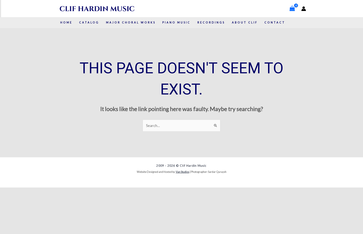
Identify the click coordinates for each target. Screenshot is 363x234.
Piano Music (176, 22)
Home (66, 22)
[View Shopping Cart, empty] (292, 8)
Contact (274, 22)
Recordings (211, 22)
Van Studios (182, 171)
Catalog (89, 22)
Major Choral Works (131, 22)
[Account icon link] (303, 8)
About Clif (245, 22)
